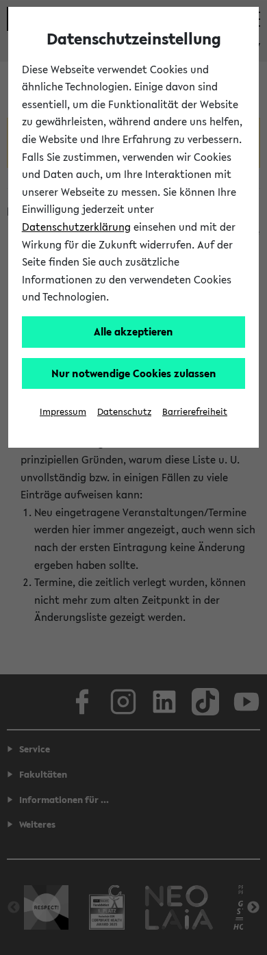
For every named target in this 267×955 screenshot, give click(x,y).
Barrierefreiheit (194, 411)
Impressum (63, 411)
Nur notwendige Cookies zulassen (133, 373)
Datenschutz (124, 411)
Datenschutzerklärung (76, 226)
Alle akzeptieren (133, 331)
